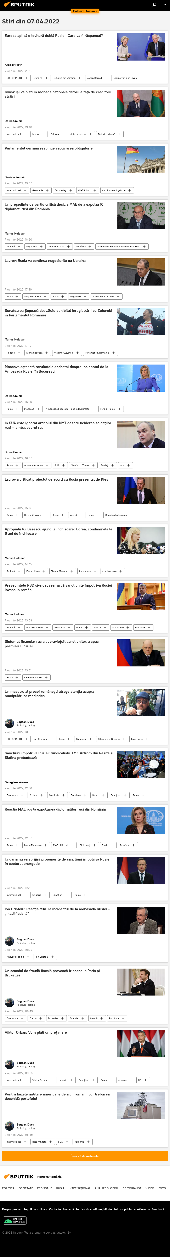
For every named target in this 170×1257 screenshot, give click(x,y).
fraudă (93, 1018)
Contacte (55, 1209)
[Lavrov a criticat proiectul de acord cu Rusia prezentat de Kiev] (141, 490)
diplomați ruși (56, 246)
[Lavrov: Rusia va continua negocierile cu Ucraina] (141, 271)
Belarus (55, 134)
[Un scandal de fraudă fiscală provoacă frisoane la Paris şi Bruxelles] (141, 982)
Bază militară (39, 1141)
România (81, 246)
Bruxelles (53, 1018)
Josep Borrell (94, 77)
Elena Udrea (33, 571)
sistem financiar (33, 677)
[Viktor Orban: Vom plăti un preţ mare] (141, 1043)
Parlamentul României (97, 352)
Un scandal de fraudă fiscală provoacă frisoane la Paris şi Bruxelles (52, 973)
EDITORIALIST (14, 77)
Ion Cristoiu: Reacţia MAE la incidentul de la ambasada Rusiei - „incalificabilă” (57, 911)
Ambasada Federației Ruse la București (118, 246)
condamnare (109, 571)
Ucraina (38, 77)
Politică (11, 246)
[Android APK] (15, 1221)
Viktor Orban (39, 1080)
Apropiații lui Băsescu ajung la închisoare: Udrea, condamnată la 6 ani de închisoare (58, 531)
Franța (32, 1018)
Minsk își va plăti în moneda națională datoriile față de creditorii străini (58, 94)
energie (122, 1080)
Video (150, 1188)
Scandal (74, 1018)
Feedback (158, 1209)
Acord (73, 515)
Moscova (29, 408)
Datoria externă (106, 134)
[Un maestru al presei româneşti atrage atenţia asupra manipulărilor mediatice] (141, 702)
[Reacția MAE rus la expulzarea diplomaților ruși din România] (141, 820)
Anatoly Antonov (33, 465)
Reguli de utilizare (35, 1209)
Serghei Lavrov (32, 296)
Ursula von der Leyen (125, 77)
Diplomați (85, 845)
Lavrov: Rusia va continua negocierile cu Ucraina (45, 260)
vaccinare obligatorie (113, 190)
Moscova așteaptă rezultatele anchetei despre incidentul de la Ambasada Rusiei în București (56, 369)
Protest (33, 795)
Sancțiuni (59, 627)
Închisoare (85, 571)
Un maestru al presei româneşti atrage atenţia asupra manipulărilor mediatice (49, 693)
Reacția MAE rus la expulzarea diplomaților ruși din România (55, 809)
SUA (57, 465)
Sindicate (54, 795)
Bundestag (61, 190)
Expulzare (31, 246)
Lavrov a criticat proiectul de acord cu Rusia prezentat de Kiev (56, 479)
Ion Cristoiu (40, 738)
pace (91, 515)
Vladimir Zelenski (63, 352)
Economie (118, 627)
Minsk (35, 134)
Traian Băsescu (59, 571)
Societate (25, 1188)
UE (139, 1080)
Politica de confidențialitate (93, 1209)
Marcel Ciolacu (34, 627)
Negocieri (75, 296)
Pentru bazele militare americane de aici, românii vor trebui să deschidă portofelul (57, 1096)
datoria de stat (78, 134)
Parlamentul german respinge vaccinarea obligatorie (49, 148)
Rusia (10, 296)
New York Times (80, 465)
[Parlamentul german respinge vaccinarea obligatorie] (141, 159)
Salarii (97, 627)
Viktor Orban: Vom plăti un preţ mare (36, 1032)
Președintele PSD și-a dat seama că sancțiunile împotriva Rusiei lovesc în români (58, 587)
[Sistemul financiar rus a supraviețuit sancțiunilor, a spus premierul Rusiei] (141, 652)
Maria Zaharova (32, 845)
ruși (122, 465)
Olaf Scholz (84, 190)
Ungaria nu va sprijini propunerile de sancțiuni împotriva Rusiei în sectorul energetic (57, 861)
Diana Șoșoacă (34, 352)
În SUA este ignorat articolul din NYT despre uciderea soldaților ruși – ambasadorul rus (58, 425)
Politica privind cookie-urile (132, 1209)
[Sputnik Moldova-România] (20, 8)
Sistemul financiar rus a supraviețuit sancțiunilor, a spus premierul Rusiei (52, 643)
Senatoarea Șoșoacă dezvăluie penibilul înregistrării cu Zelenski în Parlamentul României (58, 312)
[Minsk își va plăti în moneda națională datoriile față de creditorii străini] (141, 103)
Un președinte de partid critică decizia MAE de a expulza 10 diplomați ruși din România (54, 206)
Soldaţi (104, 465)
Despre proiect (12, 1209)
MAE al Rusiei (107, 408)
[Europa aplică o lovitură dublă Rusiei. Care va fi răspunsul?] (141, 46)
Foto (162, 1188)
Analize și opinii (15, 956)
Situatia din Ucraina (64, 77)
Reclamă (68, 1209)
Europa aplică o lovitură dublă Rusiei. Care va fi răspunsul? (54, 35)
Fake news (137, 738)
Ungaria (36, 894)
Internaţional (14, 134)
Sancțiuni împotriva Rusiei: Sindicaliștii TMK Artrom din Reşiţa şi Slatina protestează (59, 755)
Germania (37, 190)
